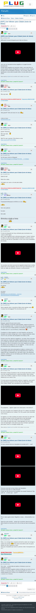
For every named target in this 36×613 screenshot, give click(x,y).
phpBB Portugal (21, 597)
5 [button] (14, 29)
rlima (5, 193)
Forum (4, 11)
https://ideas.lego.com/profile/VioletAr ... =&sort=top (11, 294)
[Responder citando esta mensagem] (31, 33)
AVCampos (6, 533)
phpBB (14, 595)
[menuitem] (2, 16)
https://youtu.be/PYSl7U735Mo (8, 140)
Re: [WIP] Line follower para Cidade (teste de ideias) (16, 89)
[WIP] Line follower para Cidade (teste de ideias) (15, 23)
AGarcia (6, 85)
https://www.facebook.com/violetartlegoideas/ (10, 295)
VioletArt (6, 277)
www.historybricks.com (5, 119)
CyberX (5, 31)
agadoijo (6, 298)
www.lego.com (20, 609)
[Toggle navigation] (30, 4)
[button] (16, 29)
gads (5, 104)
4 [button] (12, 29)
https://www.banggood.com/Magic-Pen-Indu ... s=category (15, 158)
